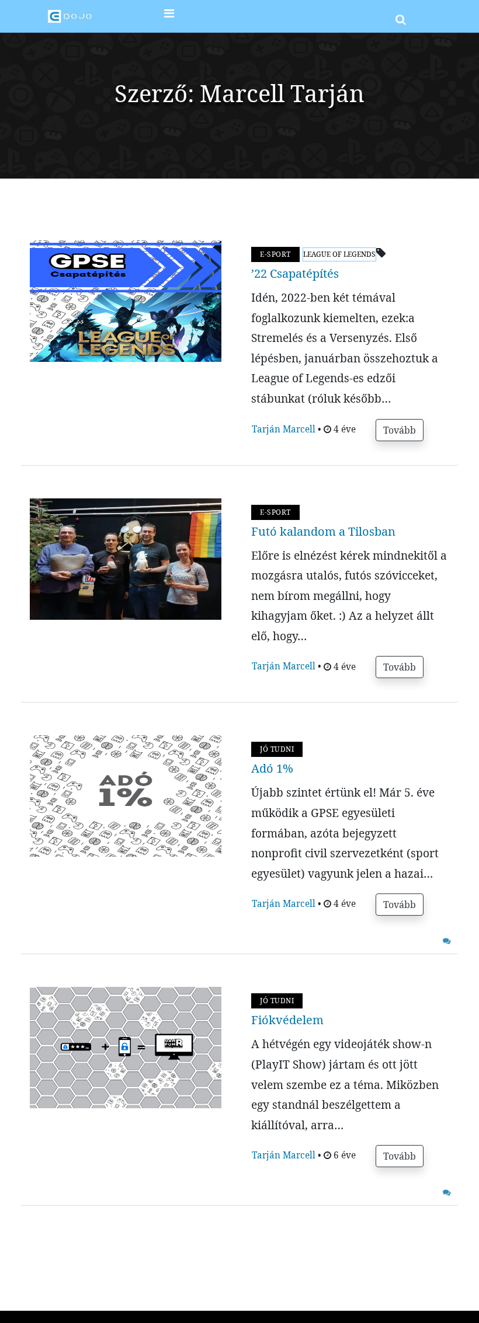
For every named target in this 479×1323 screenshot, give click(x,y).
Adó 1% (272, 768)
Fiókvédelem (287, 1020)
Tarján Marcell (285, 429)
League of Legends (339, 254)
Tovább (399, 430)
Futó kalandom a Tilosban (323, 531)
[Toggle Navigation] (168, 16)
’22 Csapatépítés (295, 273)
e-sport (275, 254)
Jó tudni (277, 749)
